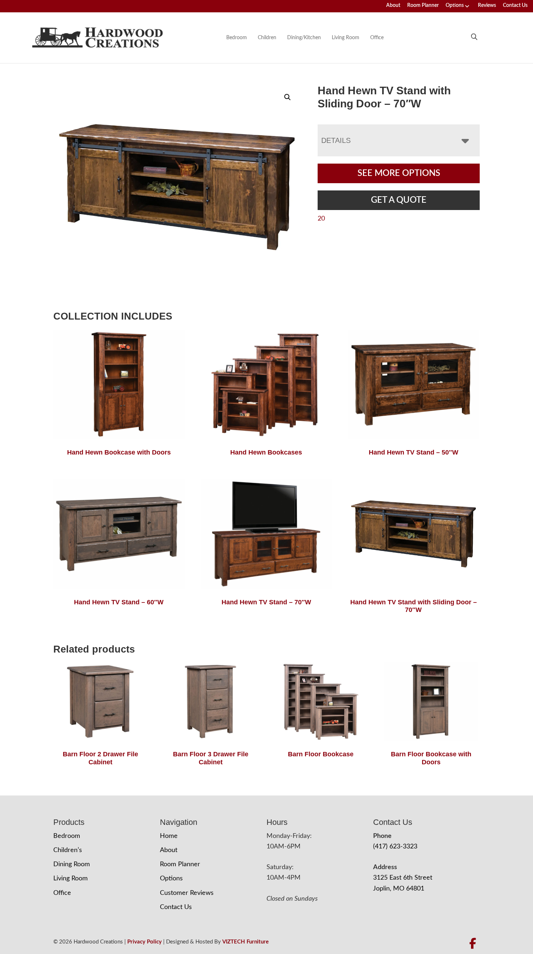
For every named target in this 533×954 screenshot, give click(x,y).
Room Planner (423, 5)
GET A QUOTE (398, 200)
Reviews (487, 5)
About (393, 5)
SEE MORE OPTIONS (399, 173)
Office (377, 37)
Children (267, 37)
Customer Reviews (187, 893)
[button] (287, 97)
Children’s (67, 850)
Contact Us (515, 5)
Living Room (345, 37)
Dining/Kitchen (304, 37)
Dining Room (71, 864)
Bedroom (236, 37)
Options (455, 5)
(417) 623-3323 (395, 846)
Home (169, 836)
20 (321, 218)
